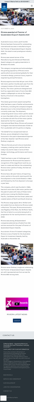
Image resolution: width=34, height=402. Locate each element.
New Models (7, 375)
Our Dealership (9, 383)
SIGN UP (17, 320)
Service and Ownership (12, 379)
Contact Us (8, 335)
